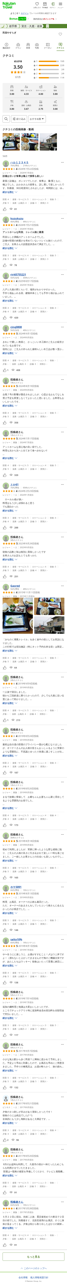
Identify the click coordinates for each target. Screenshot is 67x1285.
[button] (11, 142)
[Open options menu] (62, 162)
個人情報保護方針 (39, 1277)
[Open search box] (6, 119)
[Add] (60, 34)
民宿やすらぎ (9, 32)
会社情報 (23, 1277)
